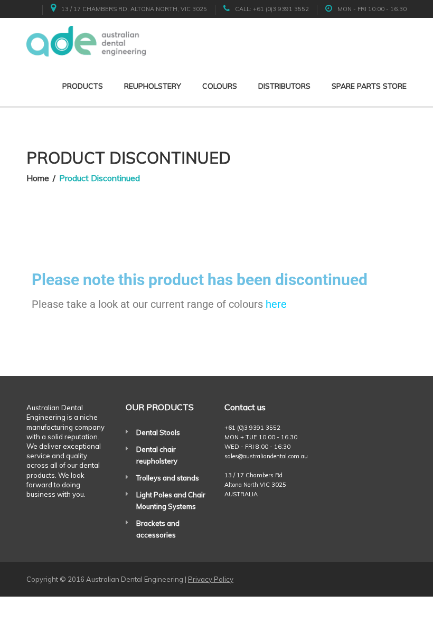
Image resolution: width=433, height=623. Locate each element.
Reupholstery (152, 86)
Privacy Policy (210, 579)
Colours (219, 86)
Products (82, 86)
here (276, 304)
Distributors (284, 86)
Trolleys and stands (167, 478)
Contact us (245, 407)
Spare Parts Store (369, 86)
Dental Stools (158, 432)
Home (37, 178)
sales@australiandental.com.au (266, 456)
